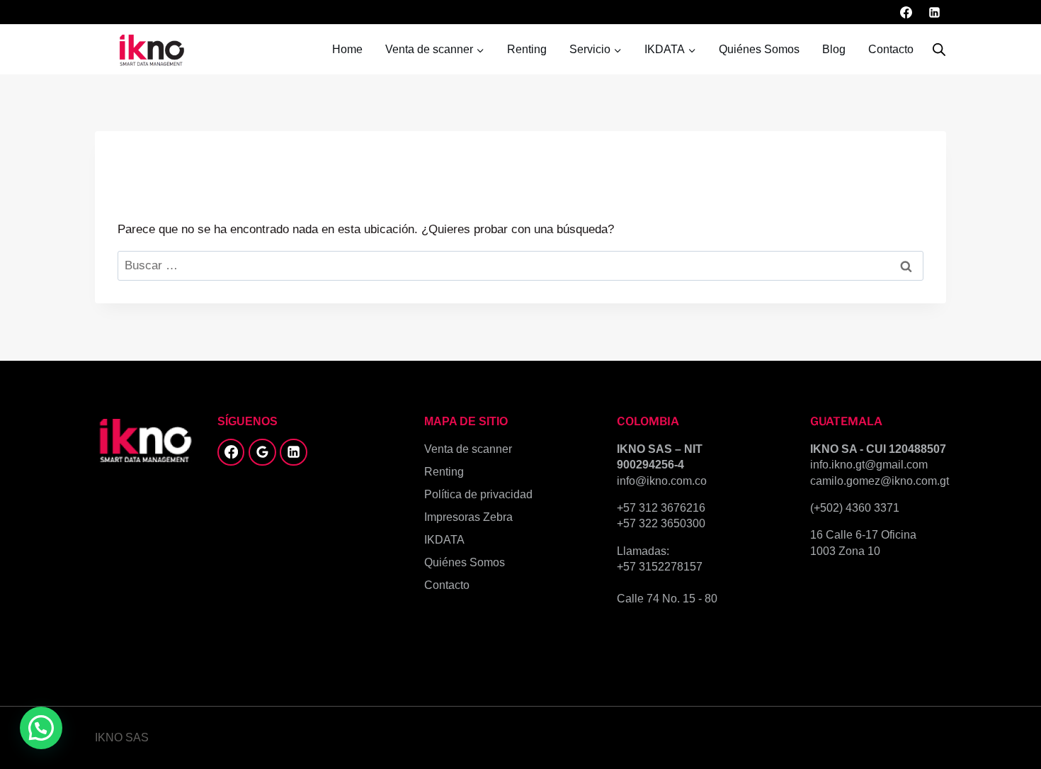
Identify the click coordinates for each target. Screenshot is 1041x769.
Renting (527, 49)
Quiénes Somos (759, 49)
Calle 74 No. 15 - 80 (667, 599)
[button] (41, 728)
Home (347, 49)
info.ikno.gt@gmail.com (869, 465)
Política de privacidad (478, 494)
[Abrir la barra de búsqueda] (939, 49)
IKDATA (444, 540)
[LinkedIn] (934, 12)
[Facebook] (906, 12)
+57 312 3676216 (661, 508)
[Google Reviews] (262, 452)
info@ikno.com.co (662, 481)
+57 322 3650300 (661, 523)
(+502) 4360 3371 (854, 508)
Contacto (891, 49)
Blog (834, 49)
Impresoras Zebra (468, 517)
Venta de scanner (468, 449)
